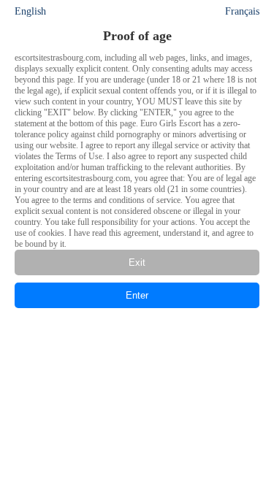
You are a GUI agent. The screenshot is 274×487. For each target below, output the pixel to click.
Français (242, 11)
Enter (137, 295)
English (30, 11)
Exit (137, 262)
